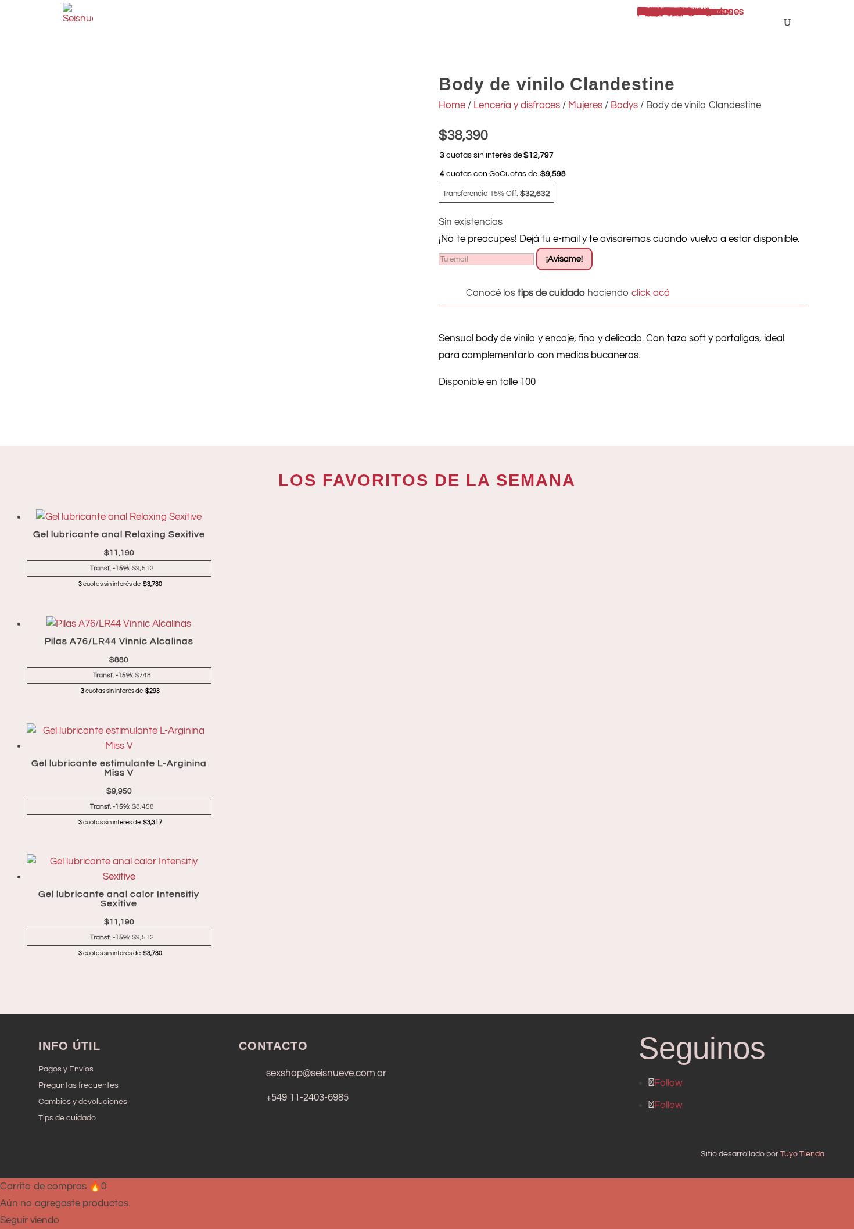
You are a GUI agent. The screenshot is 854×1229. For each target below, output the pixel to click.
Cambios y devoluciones (82, 1102)
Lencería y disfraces (516, 105)
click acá (649, 293)
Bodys (624, 105)
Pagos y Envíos (66, 1069)
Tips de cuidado (67, 1118)
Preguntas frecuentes (78, 1085)
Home (452, 105)
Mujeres (585, 105)
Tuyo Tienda (802, 1154)
